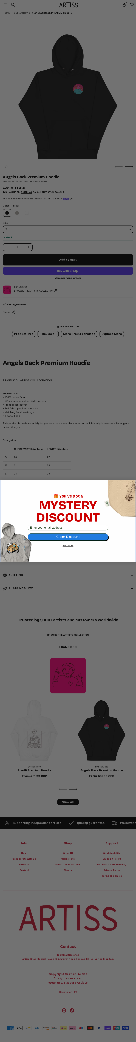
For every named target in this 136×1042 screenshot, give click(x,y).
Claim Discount (68, 537)
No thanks (68, 545)
